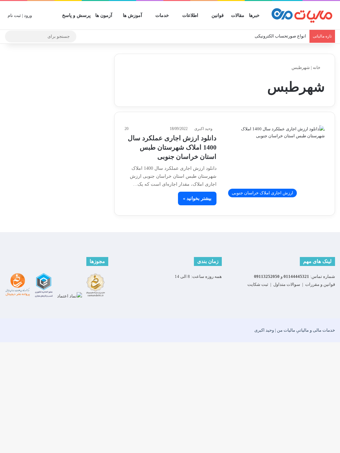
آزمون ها (103, 15)
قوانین (218, 15)
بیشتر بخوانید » (197, 198)
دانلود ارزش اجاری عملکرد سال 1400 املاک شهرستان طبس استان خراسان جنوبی (172, 147)
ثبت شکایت (257, 284)
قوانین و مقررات (320, 284)
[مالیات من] (302, 15)
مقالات (237, 15)
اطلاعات (190, 15)
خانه (317, 67)
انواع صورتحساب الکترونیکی (280, 35)
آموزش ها (132, 15)
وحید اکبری (203, 128)
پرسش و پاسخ (76, 15)
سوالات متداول (286, 284)
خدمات (162, 15)
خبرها (254, 15)
